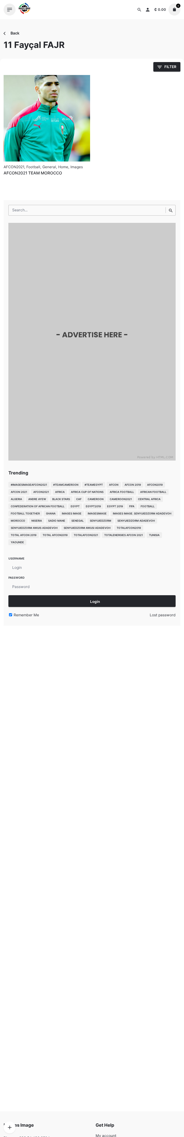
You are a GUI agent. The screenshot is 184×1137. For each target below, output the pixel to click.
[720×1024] (92, 459)
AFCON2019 (155, 484)
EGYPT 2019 (115, 506)
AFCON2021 (14, 167)
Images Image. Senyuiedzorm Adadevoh (142, 513)
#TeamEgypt (94, 484)
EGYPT (75, 506)
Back (14, 33)
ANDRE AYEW (37, 499)
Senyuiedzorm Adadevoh (136, 520)
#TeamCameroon (65, 484)
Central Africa (149, 499)
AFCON (113, 484)
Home (63, 167)
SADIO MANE (56, 520)
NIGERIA (36, 520)
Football (33, 167)
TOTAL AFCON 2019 (23, 535)
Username (16, 558)
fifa (131, 506)
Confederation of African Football (37, 506)
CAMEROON (96, 499)
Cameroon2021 (121, 499)
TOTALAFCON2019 (129, 528)
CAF (78, 499)
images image (71, 513)
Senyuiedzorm (100, 520)
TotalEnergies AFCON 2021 (123, 535)
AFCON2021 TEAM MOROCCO (33, 173)
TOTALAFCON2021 (86, 535)
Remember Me (26, 615)
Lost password (163, 615)
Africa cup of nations (87, 492)
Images (76, 167)
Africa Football (122, 492)
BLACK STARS (61, 499)
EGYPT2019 (93, 506)
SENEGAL (77, 520)
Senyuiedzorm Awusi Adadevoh (87, 528)
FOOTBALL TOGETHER (25, 513)
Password (16, 577)
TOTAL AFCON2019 (55, 535)
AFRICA (60, 492)
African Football (153, 492)
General (49, 167)
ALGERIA (16, 499)
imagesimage (97, 513)
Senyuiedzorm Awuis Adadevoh (34, 528)
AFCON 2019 (133, 484)
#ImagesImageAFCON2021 (29, 484)
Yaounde (17, 542)
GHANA (51, 513)
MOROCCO (18, 520)
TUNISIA (154, 535)
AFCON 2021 (19, 492)
